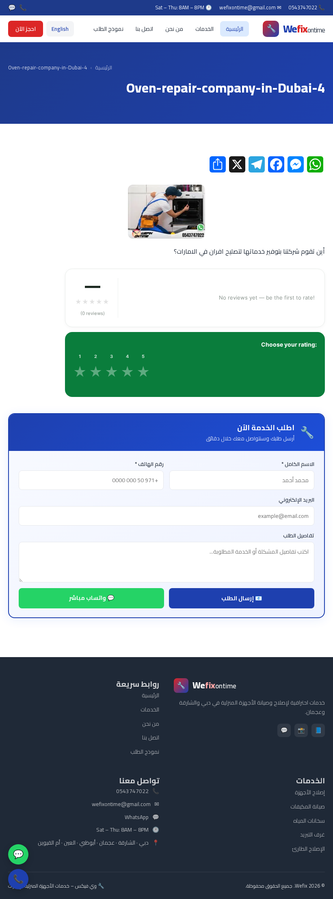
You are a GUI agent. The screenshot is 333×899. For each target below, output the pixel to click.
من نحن (174, 29)
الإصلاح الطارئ (308, 848)
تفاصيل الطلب (298, 535)
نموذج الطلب (108, 29)
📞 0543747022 (307, 8)
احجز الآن (25, 29)
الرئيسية (234, 29)
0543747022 (132, 791)
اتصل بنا (144, 29)
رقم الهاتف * (149, 464)
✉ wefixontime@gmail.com (250, 8)
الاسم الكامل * (297, 464)
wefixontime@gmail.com (121, 804)
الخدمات (204, 29)
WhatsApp (137, 817)
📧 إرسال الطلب (241, 598)
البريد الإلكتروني (296, 500)
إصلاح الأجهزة (310, 792)
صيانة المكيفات (307, 806)
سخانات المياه (309, 820)
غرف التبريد (312, 834)
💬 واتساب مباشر (91, 598)
